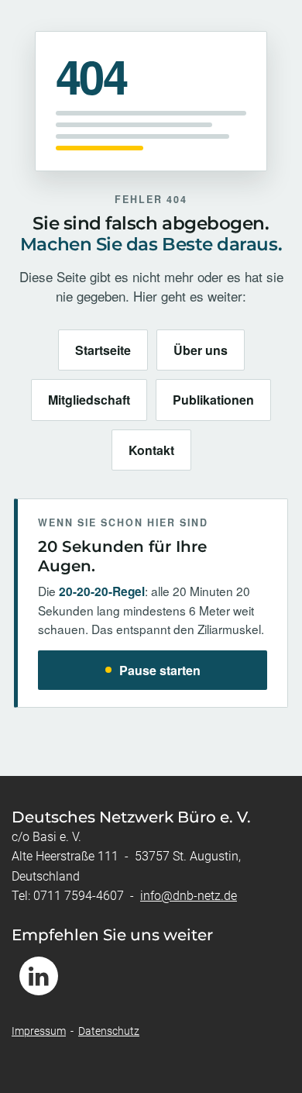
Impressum (39, 1031)
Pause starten (160, 670)
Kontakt (151, 450)
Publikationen (213, 400)
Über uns (200, 350)
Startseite (103, 350)
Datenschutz (108, 1031)
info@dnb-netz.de (188, 895)
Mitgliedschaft (89, 400)
